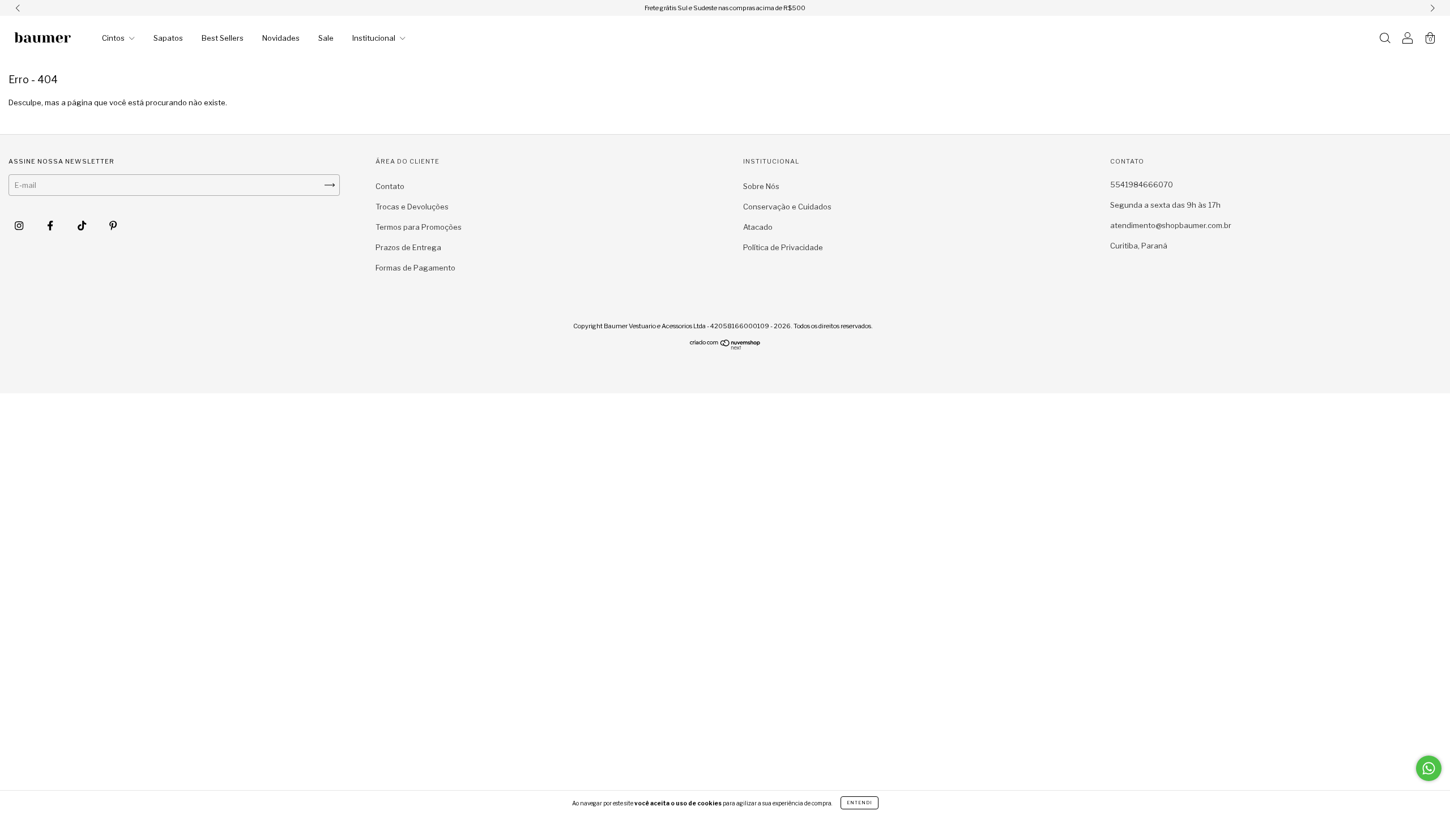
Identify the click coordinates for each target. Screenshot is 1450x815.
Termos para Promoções (419, 226)
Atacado (758, 226)
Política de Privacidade (783, 247)
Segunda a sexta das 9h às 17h (1165, 204)
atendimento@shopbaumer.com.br (1170, 225)
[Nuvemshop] (725, 346)
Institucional (374, 37)
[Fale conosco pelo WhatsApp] (1429, 768)
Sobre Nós (761, 186)
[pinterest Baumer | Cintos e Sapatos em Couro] (113, 225)
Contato (390, 186)
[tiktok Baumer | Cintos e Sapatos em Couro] (82, 225)
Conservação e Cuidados (787, 206)
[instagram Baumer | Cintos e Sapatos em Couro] (19, 225)
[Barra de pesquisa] (1385, 39)
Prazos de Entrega (408, 247)
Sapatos (168, 37)
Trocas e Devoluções (412, 206)
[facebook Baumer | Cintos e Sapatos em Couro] (51, 225)
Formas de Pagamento (415, 267)
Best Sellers (223, 37)
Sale (326, 37)
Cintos (114, 37)
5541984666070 (1141, 184)
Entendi (859, 802)
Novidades (281, 37)
